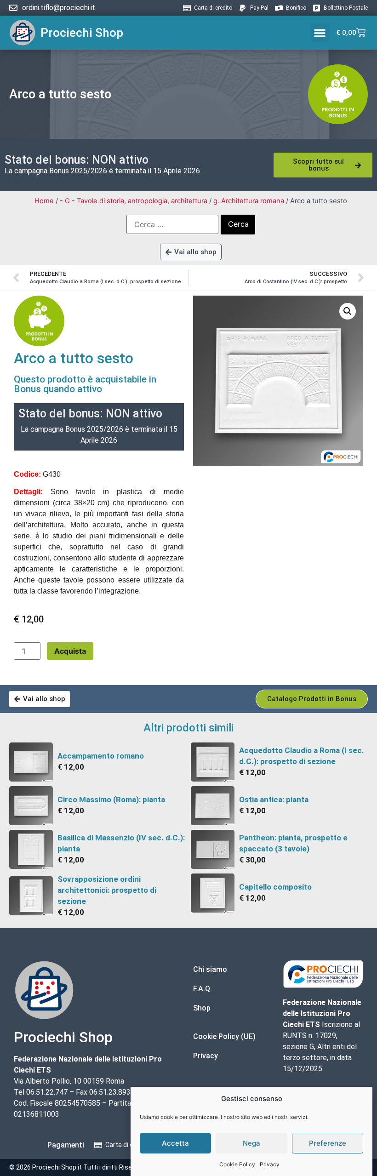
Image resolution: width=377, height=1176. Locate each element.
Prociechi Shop (81, 33)
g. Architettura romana (248, 201)
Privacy (270, 1164)
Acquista (70, 651)
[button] (320, 32)
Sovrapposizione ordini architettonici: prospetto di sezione (106, 890)
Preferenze (327, 1143)
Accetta (175, 1143)
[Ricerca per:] (172, 224)
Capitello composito (275, 886)
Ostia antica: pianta (273, 799)
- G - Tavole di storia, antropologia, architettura (133, 201)
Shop (202, 1008)
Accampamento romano (100, 755)
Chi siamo (210, 969)
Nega (251, 1143)
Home (44, 201)
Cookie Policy (237, 1164)
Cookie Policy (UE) (224, 1036)
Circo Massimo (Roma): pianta (111, 799)
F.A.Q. (202, 988)
